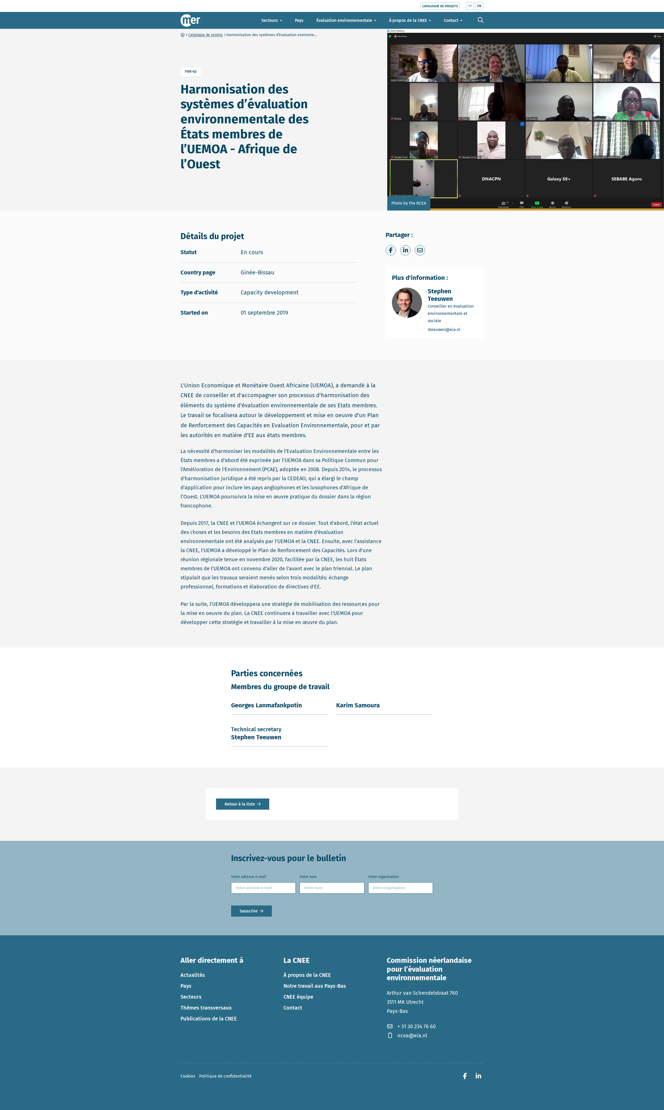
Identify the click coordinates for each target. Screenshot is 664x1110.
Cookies (188, 1075)
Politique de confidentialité (225, 1075)
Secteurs (191, 996)
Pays (186, 986)
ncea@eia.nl (412, 1035)
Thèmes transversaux (206, 1007)
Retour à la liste (240, 804)
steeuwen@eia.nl (452, 329)
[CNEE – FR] (190, 20)
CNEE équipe (298, 996)
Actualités (193, 975)
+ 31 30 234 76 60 (416, 1026)
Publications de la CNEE (209, 1018)
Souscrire (249, 910)
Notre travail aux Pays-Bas (314, 986)
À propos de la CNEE (307, 975)
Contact (292, 1007)
